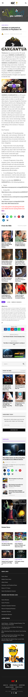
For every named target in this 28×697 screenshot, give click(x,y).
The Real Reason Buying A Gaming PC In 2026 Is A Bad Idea (20, 244)
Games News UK (5, 25)
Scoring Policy (13, 685)
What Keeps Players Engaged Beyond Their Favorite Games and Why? (16, 492)
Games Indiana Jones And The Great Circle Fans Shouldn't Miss (7, 263)
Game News (5, 576)
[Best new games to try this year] (5, 480)
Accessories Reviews (7, 614)
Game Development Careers (9, 591)
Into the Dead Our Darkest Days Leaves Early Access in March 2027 (13, 639)
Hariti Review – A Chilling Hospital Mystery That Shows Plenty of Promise (13, 624)
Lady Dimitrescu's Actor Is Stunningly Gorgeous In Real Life (7, 297)
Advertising (22, 685)
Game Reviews (5, 599)
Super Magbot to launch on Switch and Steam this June (20, 545)
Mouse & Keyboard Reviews (8, 608)
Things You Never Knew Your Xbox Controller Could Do (20, 297)
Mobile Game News (6, 579)
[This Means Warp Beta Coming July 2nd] (7, 536)
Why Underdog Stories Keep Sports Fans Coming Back (14, 632)
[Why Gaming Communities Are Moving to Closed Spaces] (5, 486)
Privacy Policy (18, 687)
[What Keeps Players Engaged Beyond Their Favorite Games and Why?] (5, 492)
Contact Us (14, 689)
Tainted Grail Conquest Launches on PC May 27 (7, 563)
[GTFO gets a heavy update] (20, 554)
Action (8, 302)
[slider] (7, 91)
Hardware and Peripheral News (9, 585)
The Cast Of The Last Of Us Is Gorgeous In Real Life (20, 387)
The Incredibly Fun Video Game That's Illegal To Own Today (20, 263)
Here (3, 210)
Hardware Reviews (6, 611)
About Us (5, 685)
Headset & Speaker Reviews (9, 605)
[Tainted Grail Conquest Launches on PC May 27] (7, 554)
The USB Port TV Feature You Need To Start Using (20, 280)
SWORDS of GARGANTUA (16, 302)
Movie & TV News (6, 588)
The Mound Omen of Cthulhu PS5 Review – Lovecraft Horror (12, 628)
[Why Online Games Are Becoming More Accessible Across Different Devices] (14, 449)
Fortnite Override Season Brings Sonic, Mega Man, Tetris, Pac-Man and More (13, 635)
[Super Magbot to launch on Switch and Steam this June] (20, 536)
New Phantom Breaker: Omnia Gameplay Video (14, 336)
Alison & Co (4, 306)
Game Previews (5, 602)
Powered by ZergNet (22, 225)
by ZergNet (23, 370)
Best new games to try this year (16, 478)
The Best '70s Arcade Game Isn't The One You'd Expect (7, 280)
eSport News (5, 582)
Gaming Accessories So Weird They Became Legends (20, 404)
